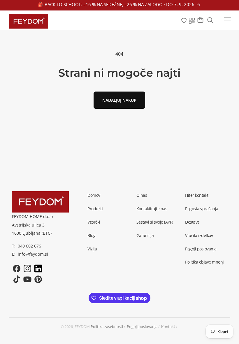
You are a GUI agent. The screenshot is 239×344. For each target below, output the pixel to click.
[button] (227, 20)
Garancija (145, 235)
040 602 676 (29, 246)
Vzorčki (93, 222)
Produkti (95, 208)
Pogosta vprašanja (201, 208)
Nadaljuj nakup (119, 100)
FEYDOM (82, 326)
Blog (91, 235)
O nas (141, 195)
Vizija (92, 249)
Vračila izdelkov (199, 235)
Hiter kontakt (196, 195)
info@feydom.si (33, 254)
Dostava (192, 222)
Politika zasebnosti (107, 326)
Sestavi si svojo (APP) (154, 222)
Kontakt (168, 326)
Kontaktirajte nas (151, 208)
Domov (93, 195)
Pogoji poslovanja (201, 249)
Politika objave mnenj (204, 262)
